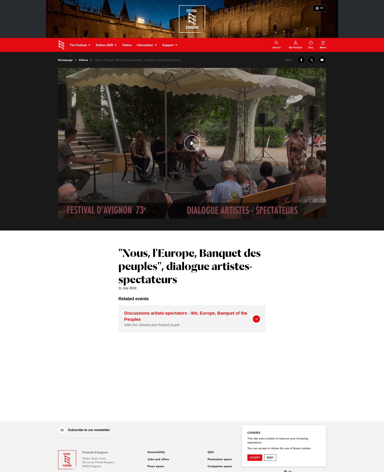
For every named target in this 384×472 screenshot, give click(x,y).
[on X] (312, 60)
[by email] (322, 60)
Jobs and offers (158, 459)
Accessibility (156, 452)
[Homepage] (61, 45)
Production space (220, 459)
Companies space (220, 466)
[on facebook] (301, 60)
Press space (155, 466)
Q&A (211, 452)
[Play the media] (192, 143)
